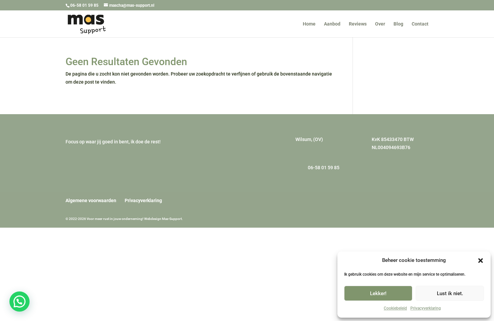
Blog (398, 24)
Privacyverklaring (425, 308)
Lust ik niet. (450, 293)
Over (380, 24)
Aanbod (332, 24)
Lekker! (378, 293)
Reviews (358, 24)
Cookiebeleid (395, 308)
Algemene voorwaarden (91, 200)
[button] (480, 260)
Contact (420, 24)
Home (309, 24)
